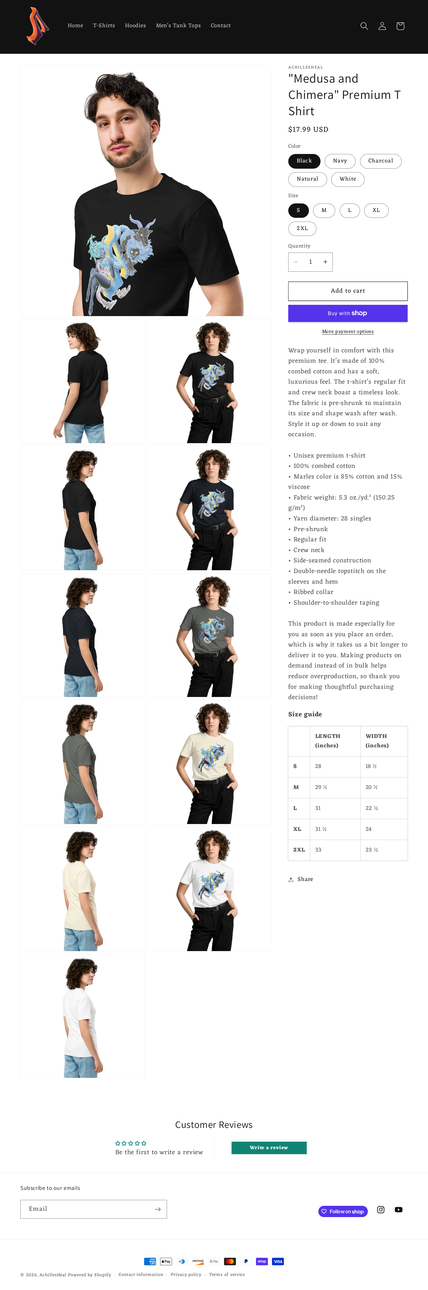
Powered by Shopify (89, 1275)
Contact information (141, 1275)
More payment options (348, 331)
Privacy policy (186, 1275)
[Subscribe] (158, 1209)
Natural (307, 179)
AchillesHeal (52, 1275)
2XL (302, 228)
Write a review (269, 1148)
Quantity (299, 246)
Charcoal (380, 161)
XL (376, 210)
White (348, 179)
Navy (340, 161)
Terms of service (227, 1275)
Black (304, 161)
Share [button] (305, 879)
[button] (364, 26)
